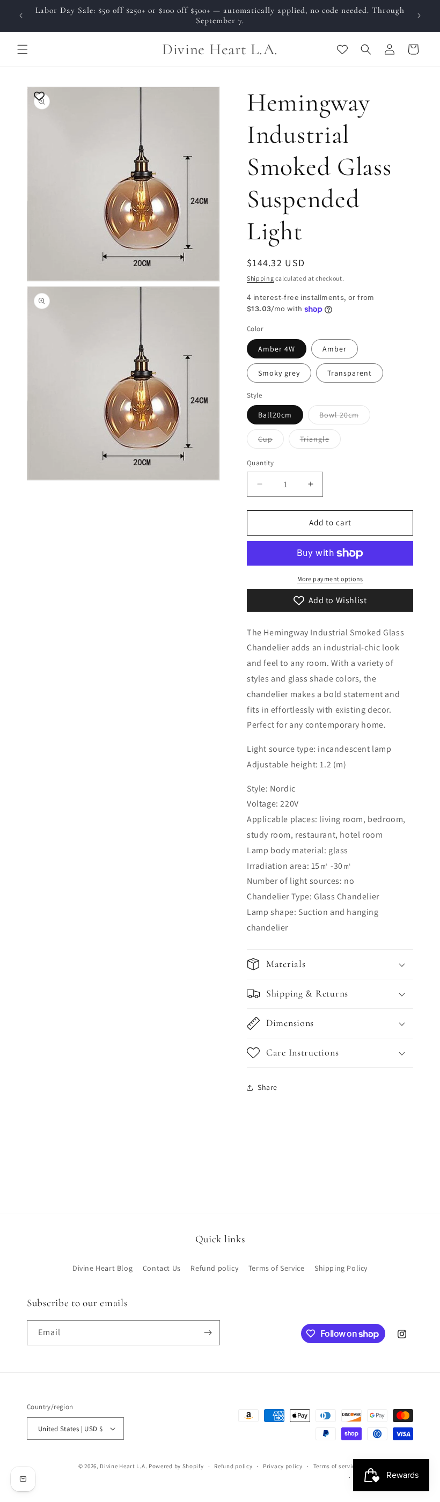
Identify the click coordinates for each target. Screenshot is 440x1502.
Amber (334, 349)
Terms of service (335, 1466)
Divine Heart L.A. (123, 1466)
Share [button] (267, 1087)
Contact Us (162, 1268)
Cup (271, 441)
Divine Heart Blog (102, 1268)
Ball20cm (275, 415)
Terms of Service (276, 1268)
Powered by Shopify (176, 1466)
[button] (22, 49)
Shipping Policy (341, 1268)
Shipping (260, 278)
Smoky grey (279, 373)
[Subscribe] (207, 1332)
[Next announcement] (419, 15)
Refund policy (214, 1268)
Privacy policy (283, 1466)
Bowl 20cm (344, 416)
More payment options (330, 579)
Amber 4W (276, 349)
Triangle (320, 441)
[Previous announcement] (21, 15)
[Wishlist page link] (342, 49)
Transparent (349, 373)
